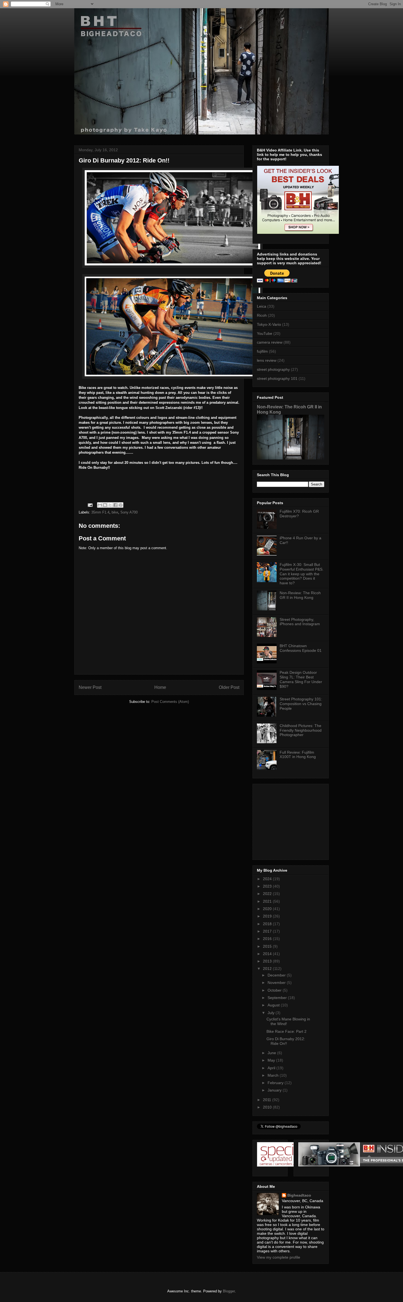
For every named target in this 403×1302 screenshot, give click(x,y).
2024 (268, 879)
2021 (268, 901)
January (275, 1090)
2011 (267, 1100)
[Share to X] (110, 505)
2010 (268, 1107)
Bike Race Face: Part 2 (286, 1031)
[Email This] (100, 505)
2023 (268, 886)
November (277, 982)
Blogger (229, 1291)
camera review (269, 342)
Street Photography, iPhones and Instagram (300, 621)
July (272, 1013)
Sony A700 (129, 512)
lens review (266, 360)
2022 (268, 893)
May (272, 1060)
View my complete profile (278, 1257)
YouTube (264, 333)
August (274, 1005)
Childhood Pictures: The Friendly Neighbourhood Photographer (301, 730)
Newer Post (90, 687)
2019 (268, 916)
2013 (268, 961)
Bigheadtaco (299, 1195)
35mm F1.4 (100, 512)
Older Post (229, 687)
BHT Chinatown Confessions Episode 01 (301, 648)
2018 (268, 924)
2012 (268, 968)
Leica (261, 306)
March (274, 1075)
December (277, 975)
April (272, 1068)
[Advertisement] (291, 820)
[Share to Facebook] (115, 505)
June (272, 1053)
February (276, 1083)
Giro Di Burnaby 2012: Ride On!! (285, 1041)
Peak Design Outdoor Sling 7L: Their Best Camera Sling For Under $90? (301, 679)
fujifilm (262, 351)
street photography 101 (277, 378)
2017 (268, 931)
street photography (273, 369)
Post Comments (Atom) (170, 702)
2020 (268, 909)
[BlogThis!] (105, 505)
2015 (268, 946)
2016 (268, 938)
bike (115, 512)
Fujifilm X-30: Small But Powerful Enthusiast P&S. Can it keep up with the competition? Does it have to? (301, 573)
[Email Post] (90, 505)
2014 (268, 954)
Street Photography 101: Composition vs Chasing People (301, 704)
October (275, 990)
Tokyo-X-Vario (269, 324)
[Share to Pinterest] (120, 505)
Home (160, 687)
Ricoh (262, 315)
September (278, 997)
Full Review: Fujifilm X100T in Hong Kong (298, 754)
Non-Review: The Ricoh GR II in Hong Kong (300, 595)
